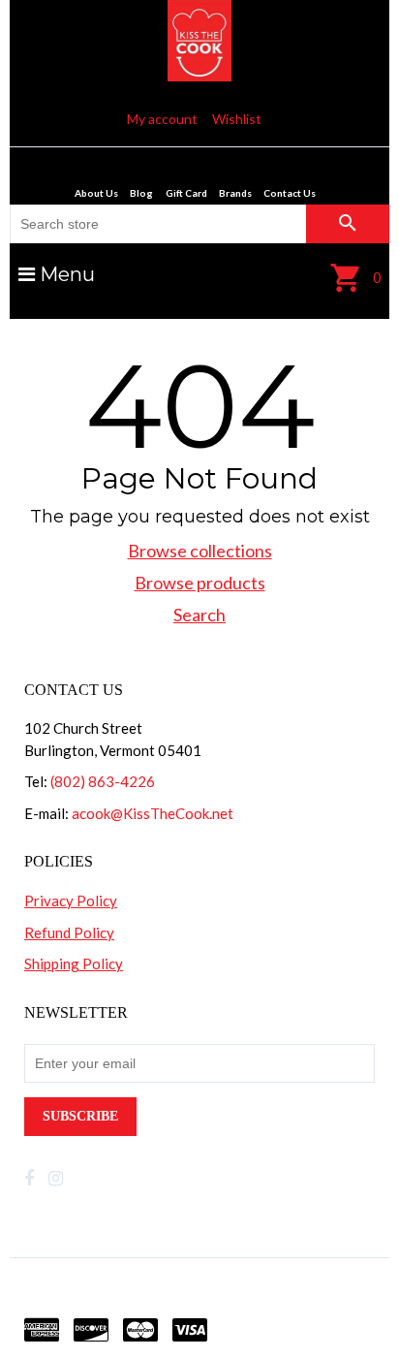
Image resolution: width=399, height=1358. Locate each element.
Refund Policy (69, 932)
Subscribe (80, 1116)
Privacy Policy (70, 900)
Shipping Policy (73, 963)
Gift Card (186, 193)
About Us (96, 193)
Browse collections (200, 550)
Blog (141, 193)
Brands (235, 193)
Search (199, 614)
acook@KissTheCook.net (152, 813)
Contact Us (289, 193)
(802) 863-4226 (102, 781)
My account (162, 119)
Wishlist (236, 119)
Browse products (200, 582)
